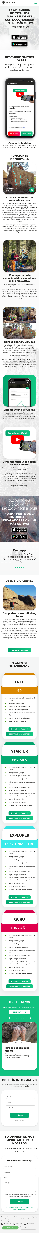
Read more (13, 1221)
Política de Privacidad (14, 1207)
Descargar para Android (19, 734)
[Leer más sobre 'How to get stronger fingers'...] (19, 1043)
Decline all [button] (28, 1227)
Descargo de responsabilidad (23, 1208)
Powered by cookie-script (6, 1231)
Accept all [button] (10, 1227)
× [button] (37, 1216)
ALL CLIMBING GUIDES (19, 650)
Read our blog (19, 1012)
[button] (35, 559)
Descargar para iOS (19, 729)
